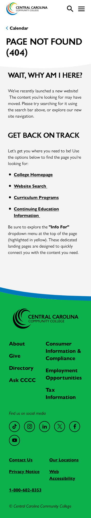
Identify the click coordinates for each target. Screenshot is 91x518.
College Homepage (33, 174)
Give (14, 356)
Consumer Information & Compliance (63, 351)
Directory (21, 368)
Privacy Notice (24, 471)
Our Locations (64, 460)
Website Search (30, 186)
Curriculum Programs (36, 197)
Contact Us (21, 460)
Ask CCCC (22, 380)
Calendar (19, 28)
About (17, 343)
